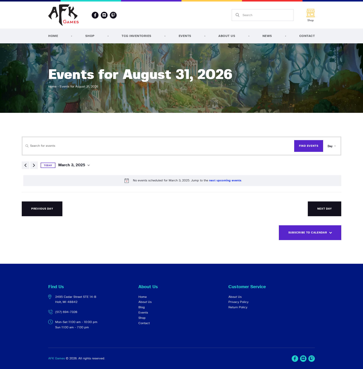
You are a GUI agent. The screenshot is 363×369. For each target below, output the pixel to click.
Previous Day (42, 209)
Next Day (324, 209)
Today (48, 165)
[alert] (182, 180)
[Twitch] (311, 358)
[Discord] (104, 15)
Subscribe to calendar (307, 232)
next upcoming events (225, 180)
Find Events (308, 146)
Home (52, 86)
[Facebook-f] (95, 15)
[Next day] (34, 165)
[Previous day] (25, 165)
